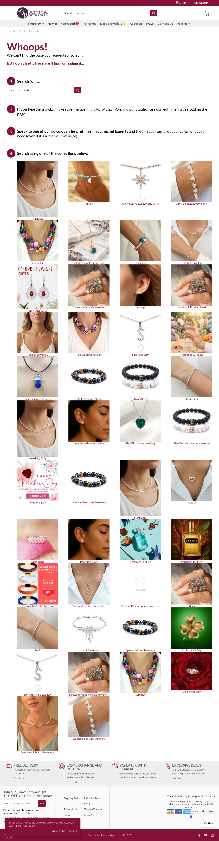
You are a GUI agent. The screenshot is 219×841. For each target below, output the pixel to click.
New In (52, 23)
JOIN (41, 803)
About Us (136, 23)
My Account (202, 2)
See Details (72, 781)
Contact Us (165, 23)
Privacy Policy (24, 813)
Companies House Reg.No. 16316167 (109, 835)
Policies (182, 23)
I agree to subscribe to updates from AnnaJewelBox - (21, 811)
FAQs (150, 23)
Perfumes (89, 23)
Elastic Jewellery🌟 (113, 23)
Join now (177, 778)
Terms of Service (93, 809)
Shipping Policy (72, 798)
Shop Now (35, 23)
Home (11, 30)
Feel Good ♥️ (70, 23)
